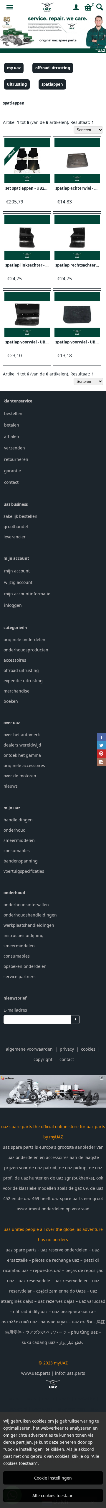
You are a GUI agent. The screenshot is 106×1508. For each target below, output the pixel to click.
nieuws (11, 786)
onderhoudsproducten (26, 650)
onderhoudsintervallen (26, 904)
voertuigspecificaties (24, 871)
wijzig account (18, 582)
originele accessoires (24, 765)
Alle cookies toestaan (53, 1495)
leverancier (15, 537)
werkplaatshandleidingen (29, 925)
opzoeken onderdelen (25, 966)
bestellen (13, 413)
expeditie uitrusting (23, 680)
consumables (17, 850)
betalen (11, 425)
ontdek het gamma (22, 755)
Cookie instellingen (53, 1478)
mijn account (17, 571)
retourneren (16, 459)
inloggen (13, 605)
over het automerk (22, 734)
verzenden (14, 448)
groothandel (16, 526)
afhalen (11, 436)
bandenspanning (21, 861)
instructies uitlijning (24, 935)
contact (11, 482)
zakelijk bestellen (20, 516)
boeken (11, 701)
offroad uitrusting (21, 670)
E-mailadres (15, 1010)
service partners (20, 976)
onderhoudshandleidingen (30, 915)
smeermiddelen (19, 840)
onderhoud (15, 830)
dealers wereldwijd (22, 745)
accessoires (15, 660)
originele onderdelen (24, 639)
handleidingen (18, 820)
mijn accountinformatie (27, 594)
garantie (12, 471)
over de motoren (20, 776)
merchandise (16, 691)
